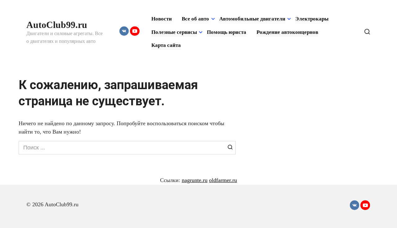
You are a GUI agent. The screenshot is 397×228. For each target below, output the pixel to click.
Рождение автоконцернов (287, 32)
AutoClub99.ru (56, 25)
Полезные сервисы (174, 32)
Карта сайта (166, 45)
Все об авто (195, 19)
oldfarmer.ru (223, 180)
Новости (161, 19)
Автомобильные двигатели (252, 19)
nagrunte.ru (194, 180)
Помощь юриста (226, 32)
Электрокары (311, 19)
